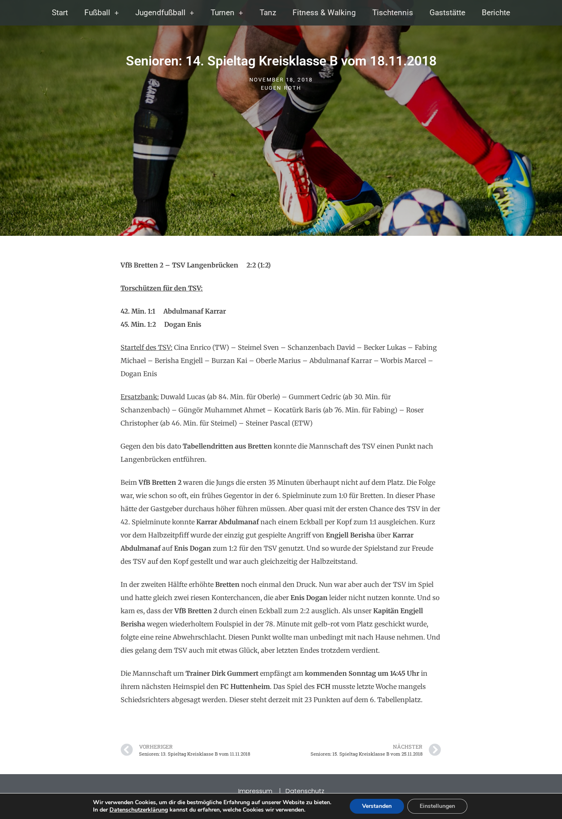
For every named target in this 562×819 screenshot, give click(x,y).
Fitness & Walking (324, 12)
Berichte (496, 12)
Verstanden (377, 806)
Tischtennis (392, 12)
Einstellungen (437, 806)
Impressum (256, 790)
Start (60, 12)
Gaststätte (447, 12)
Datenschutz (305, 790)
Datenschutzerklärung (138, 810)
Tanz (268, 12)
